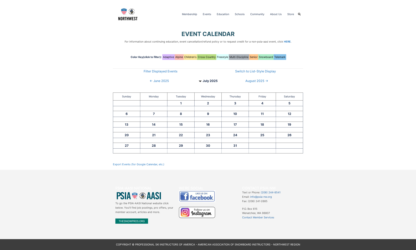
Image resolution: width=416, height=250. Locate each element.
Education (223, 14)
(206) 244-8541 (270, 192)
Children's (190, 57)
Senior (254, 57)
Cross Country (207, 57)
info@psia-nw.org (261, 196)
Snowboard (266, 57)
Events (207, 14)
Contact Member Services (258, 217)
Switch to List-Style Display (255, 71)
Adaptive (168, 57)
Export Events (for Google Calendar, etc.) (138, 164)
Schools (240, 14)
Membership (189, 14)
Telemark (280, 57)
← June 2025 (159, 81)
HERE (287, 41)
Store (290, 14)
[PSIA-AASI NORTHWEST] (127, 13)
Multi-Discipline (238, 57)
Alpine (179, 57)
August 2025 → (256, 81)
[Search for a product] (299, 14)
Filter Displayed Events (160, 71)
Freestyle (222, 57)
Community (257, 14)
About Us (276, 14)
